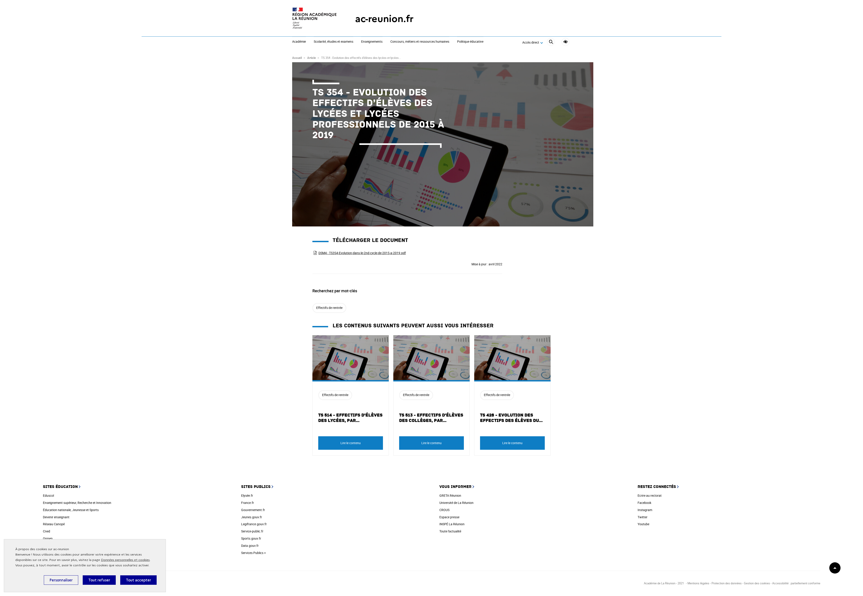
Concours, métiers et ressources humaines (419, 41)
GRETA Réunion (450, 495)
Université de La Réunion (456, 503)
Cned (46, 531)
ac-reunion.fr (384, 19)
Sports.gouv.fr (251, 538)
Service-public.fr (252, 531)
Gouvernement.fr (253, 510)
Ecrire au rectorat (650, 495)
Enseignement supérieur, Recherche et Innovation (77, 503)
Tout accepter (138, 580)
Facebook (644, 503)
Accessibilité (565, 42)
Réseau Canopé (54, 524)
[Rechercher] (551, 42)
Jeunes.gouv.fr (251, 517)
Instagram (645, 510)
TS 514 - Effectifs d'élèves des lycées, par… (350, 417)
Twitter (642, 517)
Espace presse (449, 517)
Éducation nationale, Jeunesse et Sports (71, 510)
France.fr (247, 503)
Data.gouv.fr (250, 545)
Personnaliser (61, 580)
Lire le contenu (350, 443)
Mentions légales (698, 583)
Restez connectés (657, 486)
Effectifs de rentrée (329, 308)
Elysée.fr (247, 495)
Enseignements (372, 41)
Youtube (643, 524)
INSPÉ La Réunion (452, 524)
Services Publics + (253, 553)
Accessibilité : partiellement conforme (796, 583)
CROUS (444, 510)
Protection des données (727, 583)
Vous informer (455, 486)
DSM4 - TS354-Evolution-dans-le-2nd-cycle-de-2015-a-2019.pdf (362, 253)
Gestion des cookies (757, 583)
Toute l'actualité (450, 531)
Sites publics (256, 486)
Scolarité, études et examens (333, 41)
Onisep (48, 538)
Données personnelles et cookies (125, 560)
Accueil (297, 58)
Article (311, 58)
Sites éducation (60, 486)
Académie (299, 41)
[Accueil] (314, 18)
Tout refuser (99, 580)
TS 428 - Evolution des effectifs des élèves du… (511, 417)
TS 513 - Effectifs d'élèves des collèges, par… (431, 417)
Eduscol (48, 495)
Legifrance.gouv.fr (254, 524)
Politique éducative (470, 41)
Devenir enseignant (56, 517)
